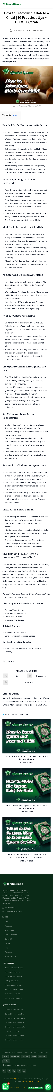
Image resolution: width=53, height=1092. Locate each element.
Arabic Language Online (14, 985)
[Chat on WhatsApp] (48, 1087)
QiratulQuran (14, 1079)
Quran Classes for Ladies (15, 1018)
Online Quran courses (17, 597)
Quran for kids (37, 31)
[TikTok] (19, 1071)
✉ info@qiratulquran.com (12, 911)
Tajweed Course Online (14, 968)
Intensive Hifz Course (14, 620)
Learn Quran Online (32, 594)
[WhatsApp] (24, 1071)
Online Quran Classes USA (15, 1027)
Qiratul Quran (19, 31)
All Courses (9, 930)
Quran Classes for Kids (14, 1010)
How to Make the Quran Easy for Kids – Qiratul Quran (26, 806)
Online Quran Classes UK (14, 1023)
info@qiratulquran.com (30, 1081)
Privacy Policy (10, 956)
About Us (8, 926)
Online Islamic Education (14, 1036)
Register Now (8, 661)
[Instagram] (14, 1071)
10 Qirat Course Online (13, 976)
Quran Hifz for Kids (13, 616)
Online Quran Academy (14, 1040)
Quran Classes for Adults (15, 1014)
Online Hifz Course (12, 972)
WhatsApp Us (10, 908)
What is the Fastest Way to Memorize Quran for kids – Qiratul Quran (26, 856)
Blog (7, 948)
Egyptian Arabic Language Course (20, 636)
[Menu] (48, 4)
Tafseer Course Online (14, 989)
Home (7, 922)
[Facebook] (4, 1071)
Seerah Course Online (13, 998)
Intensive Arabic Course (15, 632)
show (15, 115)
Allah (15, 584)
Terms (24, 1088)
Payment (8, 952)
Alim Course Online (12, 994)
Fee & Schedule (11, 935)
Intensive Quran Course (15, 613)
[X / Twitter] (9, 1071)
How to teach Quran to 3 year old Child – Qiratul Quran (26, 757)
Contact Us (9, 939)
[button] (5, 1086)
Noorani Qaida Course (14, 610)
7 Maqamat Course (12, 981)
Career (7, 943)
